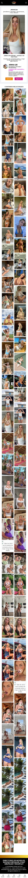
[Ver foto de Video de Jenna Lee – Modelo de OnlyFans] (20, 455)
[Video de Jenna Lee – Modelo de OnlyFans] (8, 443)
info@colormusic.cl (14, 871)
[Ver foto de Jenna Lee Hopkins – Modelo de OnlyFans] (20, 106)
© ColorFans (9, 866)
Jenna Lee (14, 10)
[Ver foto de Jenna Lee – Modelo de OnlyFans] (20, 93)
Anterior (9, 79)
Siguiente (19, 79)
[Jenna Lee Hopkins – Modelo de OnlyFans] (8, 400)
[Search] (2, 2)
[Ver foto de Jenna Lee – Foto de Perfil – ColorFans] (8, 95)
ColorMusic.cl (6, 868)
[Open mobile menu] (26, 2)
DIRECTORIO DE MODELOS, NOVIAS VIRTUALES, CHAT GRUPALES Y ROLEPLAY (14, 862)
